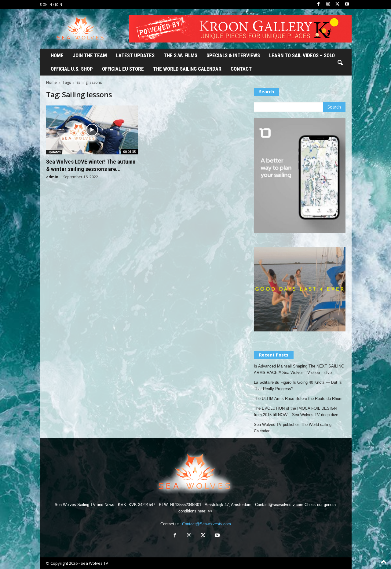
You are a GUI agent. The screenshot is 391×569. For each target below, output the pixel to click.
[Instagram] (328, 4)
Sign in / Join (51, 4)
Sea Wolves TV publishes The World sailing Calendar (292, 427)
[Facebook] (318, 4)
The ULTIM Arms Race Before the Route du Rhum (298, 398)
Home (57, 55)
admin (52, 176)
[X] (337, 4)
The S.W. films (180, 55)
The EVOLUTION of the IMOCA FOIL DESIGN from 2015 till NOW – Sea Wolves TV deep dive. (296, 411)
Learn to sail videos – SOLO (302, 55)
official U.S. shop (72, 69)
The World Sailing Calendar (187, 69)
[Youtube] (347, 4)
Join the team (90, 55)
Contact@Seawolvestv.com (206, 524)
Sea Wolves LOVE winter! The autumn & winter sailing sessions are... (91, 165)
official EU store (123, 69)
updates (54, 152)
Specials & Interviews (233, 55)
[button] (340, 63)
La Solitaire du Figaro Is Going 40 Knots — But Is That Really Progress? (298, 385)
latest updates (135, 55)
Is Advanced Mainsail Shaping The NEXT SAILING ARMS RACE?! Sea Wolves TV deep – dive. (299, 369)
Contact (241, 69)
